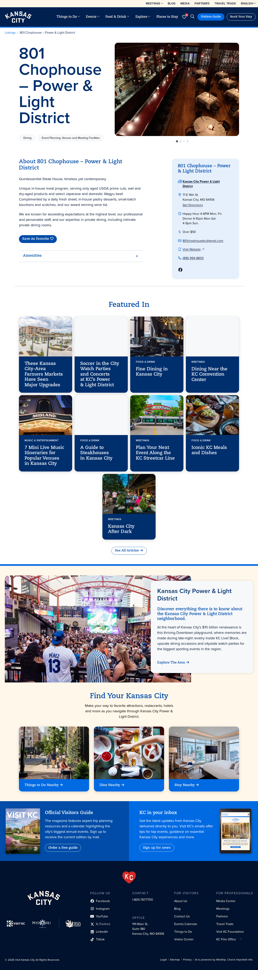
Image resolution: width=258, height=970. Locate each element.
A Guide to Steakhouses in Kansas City (96, 453)
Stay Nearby (185, 785)
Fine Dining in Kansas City (152, 372)
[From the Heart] (129, 877)
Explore (141, 17)
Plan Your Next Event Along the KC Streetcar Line (155, 453)
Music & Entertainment (41, 440)
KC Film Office (226, 939)
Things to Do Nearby (42, 785)
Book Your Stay (241, 16)
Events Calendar (185, 924)
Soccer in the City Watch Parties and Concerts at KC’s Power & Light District (99, 374)
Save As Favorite (35, 239)
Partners (202, 3)
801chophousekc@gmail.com (203, 240)
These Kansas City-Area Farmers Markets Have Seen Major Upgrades (44, 374)
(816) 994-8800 (193, 258)
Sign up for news (157, 848)
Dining (27, 137)
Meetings (153, 3)
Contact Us (182, 916)
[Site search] (192, 17)
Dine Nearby (110, 785)
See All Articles (127, 550)
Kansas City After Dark (121, 529)
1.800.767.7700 (142, 899)
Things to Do (66, 17)
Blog (172, 3)
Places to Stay (167, 17)
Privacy (187, 960)
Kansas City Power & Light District (194, 594)
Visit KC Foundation (230, 931)
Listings (10, 32)
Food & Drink (115, 17)
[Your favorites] (184, 17)
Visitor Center (184, 939)
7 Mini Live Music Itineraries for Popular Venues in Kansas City (44, 456)
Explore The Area (171, 662)
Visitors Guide (211, 16)
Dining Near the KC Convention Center (209, 374)
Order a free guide (63, 848)
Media (185, 3)
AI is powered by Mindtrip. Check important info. (224, 960)
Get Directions (193, 205)
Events (91, 17)
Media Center (225, 901)
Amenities (32, 256)
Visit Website (192, 249)
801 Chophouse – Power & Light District (47, 32)
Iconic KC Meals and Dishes (209, 450)
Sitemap (175, 960)
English (247, 3)
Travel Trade (225, 3)
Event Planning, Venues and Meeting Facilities (71, 137)
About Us (180, 901)
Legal (163, 960)
